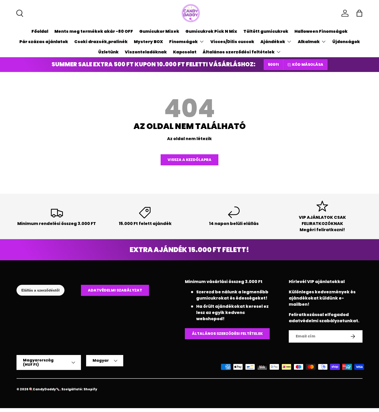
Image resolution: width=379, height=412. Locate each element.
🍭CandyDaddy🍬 (44, 389)
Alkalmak (309, 42)
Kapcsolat (184, 52)
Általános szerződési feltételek (239, 52)
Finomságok (183, 42)
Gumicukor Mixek (159, 31)
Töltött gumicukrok (265, 31)
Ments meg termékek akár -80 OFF (93, 31)
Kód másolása (307, 64)
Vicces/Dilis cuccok (232, 42)
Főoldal (39, 31)
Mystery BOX (148, 42)
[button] (359, 13)
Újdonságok (346, 42)
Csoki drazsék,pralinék (101, 42)
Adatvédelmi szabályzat (115, 290)
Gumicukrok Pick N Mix (211, 31)
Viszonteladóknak (146, 52)
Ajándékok (272, 42)
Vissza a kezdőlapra (189, 159)
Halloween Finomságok (321, 31)
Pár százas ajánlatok (43, 42)
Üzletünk (108, 52)
